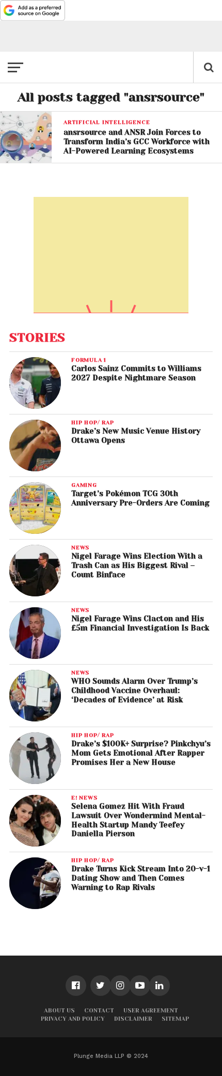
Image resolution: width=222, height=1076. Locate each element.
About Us (59, 1010)
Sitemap (175, 1019)
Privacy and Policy (73, 1019)
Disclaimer (133, 1019)
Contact (99, 1010)
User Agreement (150, 1010)
